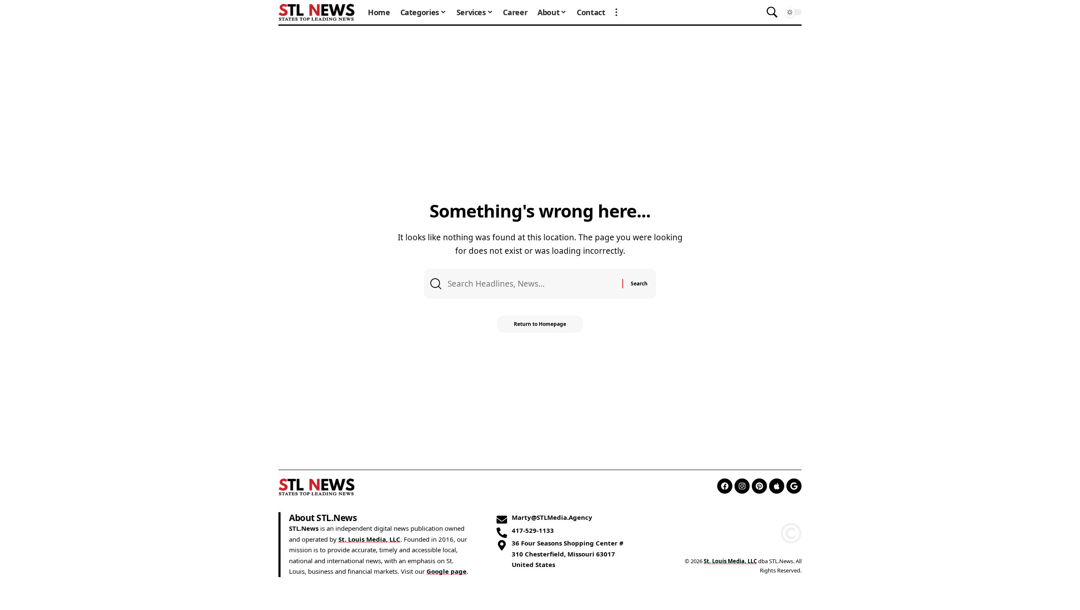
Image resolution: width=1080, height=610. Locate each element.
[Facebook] (724, 486)
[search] (772, 12)
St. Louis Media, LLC (369, 539)
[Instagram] (742, 486)
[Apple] (776, 486)
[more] (616, 12)
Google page (447, 571)
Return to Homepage (540, 324)
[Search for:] (531, 284)
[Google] (794, 486)
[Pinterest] (759, 486)
